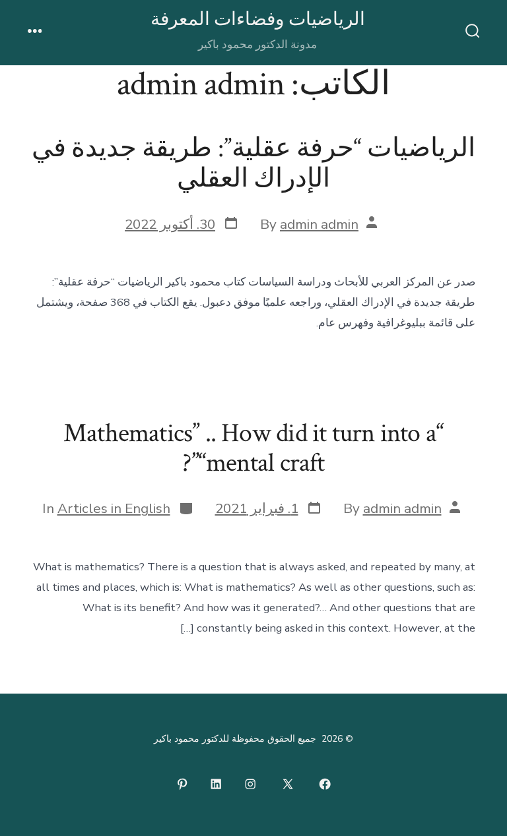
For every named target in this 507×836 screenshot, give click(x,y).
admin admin (319, 224)
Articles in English (113, 508)
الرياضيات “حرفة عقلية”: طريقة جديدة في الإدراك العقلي (253, 163)
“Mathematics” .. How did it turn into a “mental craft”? (253, 448)
